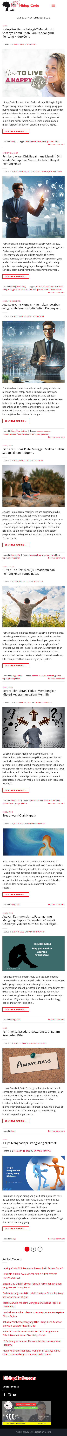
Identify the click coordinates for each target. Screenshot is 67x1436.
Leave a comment (56, 144)
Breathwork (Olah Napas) (19, 815)
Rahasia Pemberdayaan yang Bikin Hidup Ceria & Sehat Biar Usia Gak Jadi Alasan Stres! (32, 1323)
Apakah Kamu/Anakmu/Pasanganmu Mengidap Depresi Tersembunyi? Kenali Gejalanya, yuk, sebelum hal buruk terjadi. (30, 920)
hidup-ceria (31, 141)
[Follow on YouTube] (14, 1395)
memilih (32, 289)
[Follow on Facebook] (4, 1395)
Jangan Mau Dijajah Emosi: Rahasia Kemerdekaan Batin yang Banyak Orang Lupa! (32, 1285)
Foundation (23, 289)
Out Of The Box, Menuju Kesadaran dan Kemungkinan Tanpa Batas (28, 571)
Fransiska (32, 44)
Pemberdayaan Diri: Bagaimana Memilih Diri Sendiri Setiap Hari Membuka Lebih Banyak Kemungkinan (32, 160)
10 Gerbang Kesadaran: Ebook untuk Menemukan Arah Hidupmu (31, 1343)
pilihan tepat (42, 289)
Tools (11, 566)
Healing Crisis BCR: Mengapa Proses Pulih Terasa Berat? (32, 1268)
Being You (7, 153)
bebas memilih (36, 800)
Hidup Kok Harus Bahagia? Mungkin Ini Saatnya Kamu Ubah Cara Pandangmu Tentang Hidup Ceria (28, 32)
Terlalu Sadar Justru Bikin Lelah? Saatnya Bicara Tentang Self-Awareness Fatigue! (32, 1295)
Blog (4, 26)
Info (10, 446)
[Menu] (53, 6)
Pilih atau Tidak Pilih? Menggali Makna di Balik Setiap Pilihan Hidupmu (33, 451)
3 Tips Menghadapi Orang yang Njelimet (29, 1143)
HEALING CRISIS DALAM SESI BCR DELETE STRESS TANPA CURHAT (29, 1276)
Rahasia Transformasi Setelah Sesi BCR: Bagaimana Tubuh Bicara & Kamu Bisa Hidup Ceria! (30, 1333)
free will (40, 555)
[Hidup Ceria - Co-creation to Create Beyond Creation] (25, 5)
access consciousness (53, 286)
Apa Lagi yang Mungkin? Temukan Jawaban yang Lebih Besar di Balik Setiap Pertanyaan (31, 306)
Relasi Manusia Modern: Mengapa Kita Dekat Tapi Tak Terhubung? (31, 1304)
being (4, 289)
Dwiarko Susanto (43, 702)
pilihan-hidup (53, 141)
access (39, 286)
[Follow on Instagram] (9, 1395)
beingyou (12, 289)
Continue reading (16, 131)
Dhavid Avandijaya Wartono (48, 172)
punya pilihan (55, 289)
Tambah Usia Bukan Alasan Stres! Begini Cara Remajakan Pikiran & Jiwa (33, 1314)
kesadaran (41, 141)
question (44, 434)
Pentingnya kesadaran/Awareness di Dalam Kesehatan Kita (31, 1033)
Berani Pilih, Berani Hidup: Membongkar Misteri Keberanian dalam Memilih (29, 692)
